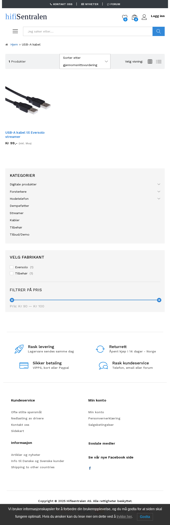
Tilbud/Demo (19, 234)
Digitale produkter (23, 184)
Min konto (96, 412)
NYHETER (91, 4)
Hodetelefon (19, 198)
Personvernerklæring (104, 418)
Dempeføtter (19, 205)
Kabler (14, 220)
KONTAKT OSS (62, 4)
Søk (159, 31)
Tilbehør (16, 227)
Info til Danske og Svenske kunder (37, 461)
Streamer (16, 213)
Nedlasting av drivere (27, 418)
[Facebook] (90, 468)
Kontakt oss (20, 424)
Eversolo (21, 267)
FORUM (115, 4)
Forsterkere (18, 191)
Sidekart (17, 431)
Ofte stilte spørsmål (26, 412)
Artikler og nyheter (25, 455)
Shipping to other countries (32, 467)
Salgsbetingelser (101, 424)
